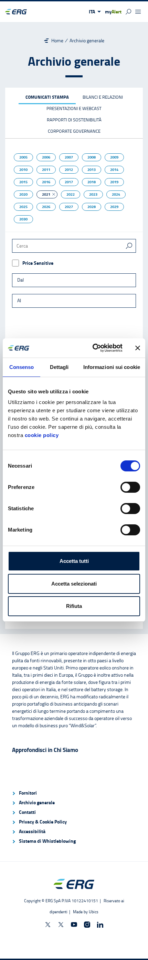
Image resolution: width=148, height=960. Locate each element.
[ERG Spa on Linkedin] (100, 924)
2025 (23, 206)
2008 (91, 157)
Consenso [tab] (21, 367)
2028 (91, 206)
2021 (46, 194)
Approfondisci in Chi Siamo (45, 749)
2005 (23, 157)
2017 (69, 182)
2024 (116, 194)
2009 (114, 157)
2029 (114, 206)
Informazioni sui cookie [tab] (111, 367)
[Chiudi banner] (137, 348)
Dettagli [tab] (59, 367)
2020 (23, 194)
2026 (46, 206)
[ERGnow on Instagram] (87, 924)
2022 (70, 194)
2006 (46, 157)
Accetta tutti (74, 561)
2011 (46, 169)
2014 (114, 169)
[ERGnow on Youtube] (74, 924)
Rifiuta (74, 606)
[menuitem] (74, 793)
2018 (91, 182)
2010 (23, 169)
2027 (69, 206)
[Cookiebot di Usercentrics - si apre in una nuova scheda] (93, 347)
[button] (95, 11)
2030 (23, 219)
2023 (93, 194)
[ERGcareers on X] (61, 924)
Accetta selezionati (74, 584)
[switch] (130, 487)
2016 (46, 182)
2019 (114, 182)
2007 (69, 157)
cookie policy (42, 435)
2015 (23, 182)
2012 (69, 169)
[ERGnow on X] (48, 924)
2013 (91, 169)
